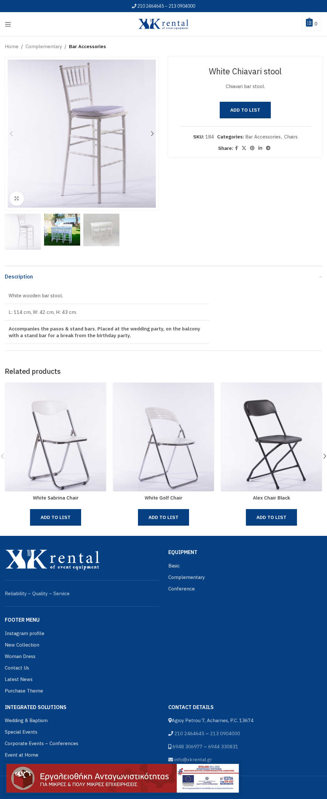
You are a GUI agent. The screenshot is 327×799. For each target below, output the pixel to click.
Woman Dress (20, 656)
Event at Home (21, 755)
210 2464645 (150, 6)
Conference (181, 589)
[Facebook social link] (236, 148)
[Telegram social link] (268, 148)
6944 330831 (223, 747)
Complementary (44, 46)
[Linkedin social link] (260, 148)
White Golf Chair (163, 498)
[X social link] (244, 148)
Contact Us (17, 668)
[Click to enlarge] (17, 198)
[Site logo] (163, 23)
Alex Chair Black (271, 498)
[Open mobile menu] (8, 24)
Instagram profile (24, 633)
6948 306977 (187, 747)
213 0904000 (182, 6)
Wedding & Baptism (26, 720)
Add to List (245, 110)
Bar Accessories (87, 46)
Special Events (21, 732)
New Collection (22, 645)
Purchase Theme (24, 691)
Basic (174, 566)
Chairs (291, 137)
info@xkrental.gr (193, 760)
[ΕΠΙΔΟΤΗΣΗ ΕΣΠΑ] (122, 778)
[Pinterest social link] (252, 148)
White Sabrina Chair (56, 498)
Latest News (19, 679)
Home (12, 46)
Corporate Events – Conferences (41, 743)
